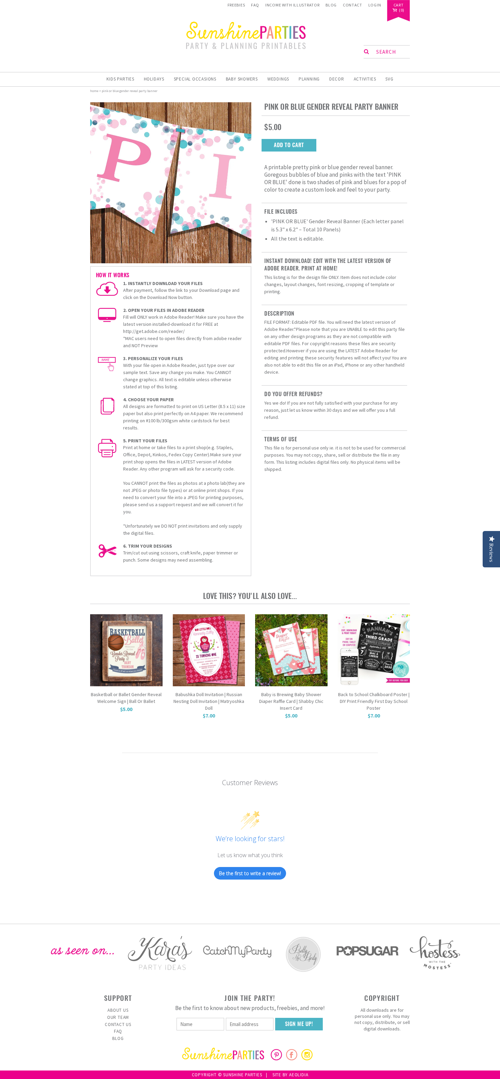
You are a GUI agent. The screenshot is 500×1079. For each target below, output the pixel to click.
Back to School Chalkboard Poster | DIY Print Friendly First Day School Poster (374, 701)
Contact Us (118, 1024)
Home (94, 91)
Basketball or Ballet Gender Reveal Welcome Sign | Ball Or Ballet (126, 697)
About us (117, 1010)
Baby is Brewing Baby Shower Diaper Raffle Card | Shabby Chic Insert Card (291, 701)
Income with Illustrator (292, 4)
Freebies (236, 4)
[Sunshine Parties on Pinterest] (276, 1058)
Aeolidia (298, 1075)
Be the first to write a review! (250, 873)
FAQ (255, 4)
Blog (331, 4)
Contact (352, 4)
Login (374, 4)
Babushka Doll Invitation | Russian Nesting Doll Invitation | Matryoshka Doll (208, 701)
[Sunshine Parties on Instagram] (307, 1058)
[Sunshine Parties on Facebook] (291, 1058)
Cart (399, 5)
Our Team (118, 1017)
